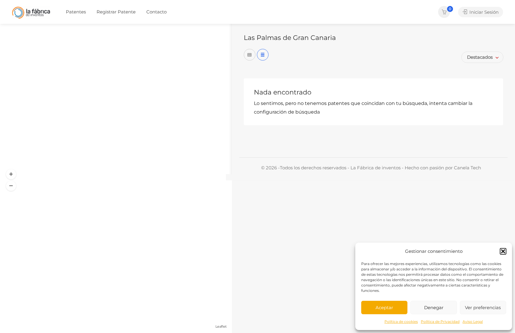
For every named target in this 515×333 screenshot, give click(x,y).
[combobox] (482, 57)
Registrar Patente (116, 12)
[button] (503, 251)
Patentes (76, 12)
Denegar (433, 307)
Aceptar (384, 307)
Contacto (156, 12)
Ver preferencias (483, 307)
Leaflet (221, 326)
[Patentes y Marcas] (31, 12)
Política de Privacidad (440, 321)
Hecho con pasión (425, 168)
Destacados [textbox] (480, 57)
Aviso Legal (473, 321)
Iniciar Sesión (483, 12)
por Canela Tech (463, 168)
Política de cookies (401, 321)
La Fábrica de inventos (375, 168)
